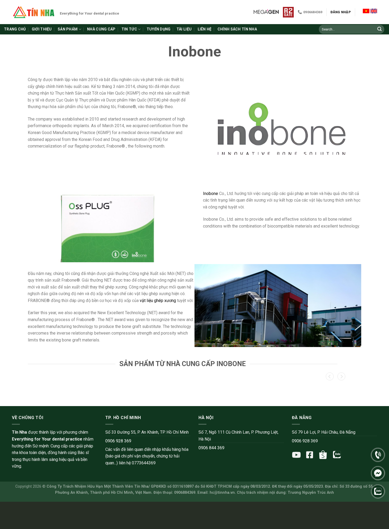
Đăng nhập (341, 12)
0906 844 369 (211, 447)
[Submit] (379, 29)
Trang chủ (15, 29)
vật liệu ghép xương (158, 300)
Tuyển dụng (159, 29)
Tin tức (129, 29)
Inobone (210, 193)
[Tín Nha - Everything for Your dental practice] (34, 12)
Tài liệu (184, 29)
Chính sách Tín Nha (237, 29)
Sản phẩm (68, 29)
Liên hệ (205, 29)
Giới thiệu (42, 29)
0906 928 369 (118, 440)
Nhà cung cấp (101, 29)
